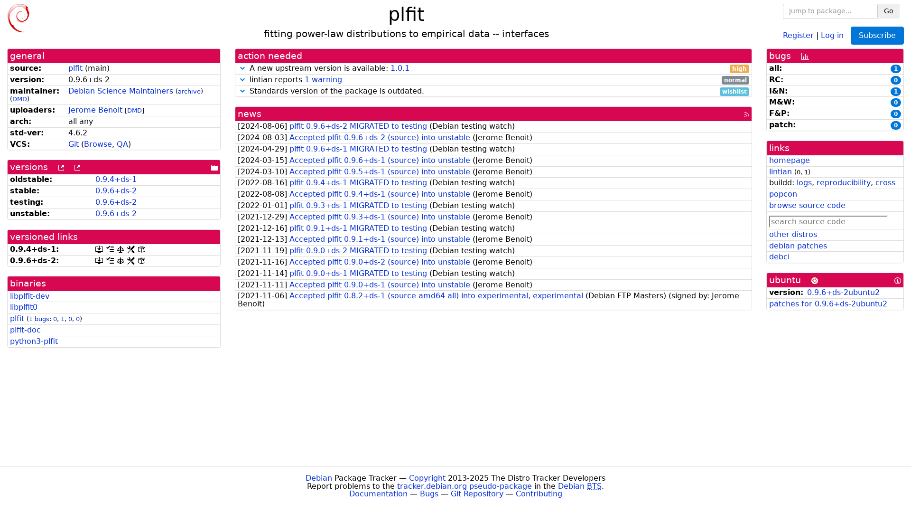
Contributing (539, 493)
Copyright (427, 478)
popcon (783, 194)
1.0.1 (399, 68)
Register (798, 34)
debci (779, 256)
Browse (98, 144)
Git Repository (477, 493)
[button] (242, 68)
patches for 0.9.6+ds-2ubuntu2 (828, 303)
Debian (319, 478)
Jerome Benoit (95, 109)
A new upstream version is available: (497, 69)
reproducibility (844, 182)
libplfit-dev (29, 296)
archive (189, 91)
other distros (793, 234)
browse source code (807, 205)
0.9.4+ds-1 (116, 179)
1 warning (323, 79)
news (249, 113)
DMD (19, 99)
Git (73, 144)
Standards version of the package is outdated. (497, 91)
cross (885, 182)
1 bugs (39, 319)
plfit (75, 68)
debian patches (798, 245)
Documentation (378, 493)
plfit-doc (25, 329)
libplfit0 (23, 307)
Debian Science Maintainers (120, 90)
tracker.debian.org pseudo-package (464, 486)
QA (122, 144)
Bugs (429, 493)
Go (888, 11)
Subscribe (877, 35)
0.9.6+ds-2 (116, 190)
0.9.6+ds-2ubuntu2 (843, 292)
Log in (832, 34)
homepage (789, 160)
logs (804, 182)
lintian (780, 171)
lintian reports (497, 80)
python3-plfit (34, 341)
